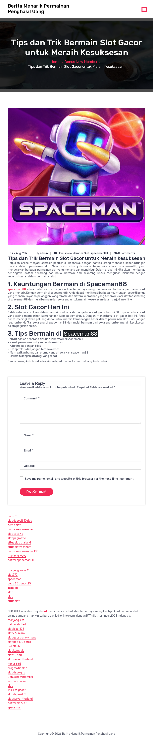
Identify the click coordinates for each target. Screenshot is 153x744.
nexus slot (14, 664)
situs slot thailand (19, 542)
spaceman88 (99, 253)
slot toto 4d (15, 534)
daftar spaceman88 (21, 560)
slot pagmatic (17, 538)
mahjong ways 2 (18, 570)
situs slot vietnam (19, 547)
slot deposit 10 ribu (20, 520)
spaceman (14, 579)
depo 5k (13, 516)
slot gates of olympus (22, 637)
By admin (42, 253)
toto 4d (13, 588)
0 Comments (126, 253)
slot (10, 592)
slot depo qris (16, 672)
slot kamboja (16, 650)
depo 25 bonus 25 (19, 583)
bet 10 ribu (14, 646)
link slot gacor (17, 690)
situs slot (14, 601)
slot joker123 (16, 629)
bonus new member (20, 529)
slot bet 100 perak (19, 642)
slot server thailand (20, 659)
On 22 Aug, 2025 (18, 253)
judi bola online (17, 681)
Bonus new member (20, 677)
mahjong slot (16, 620)
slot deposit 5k (17, 694)
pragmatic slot (17, 668)
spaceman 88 (17, 289)
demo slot (14, 525)
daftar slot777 (17, 703)
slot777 (13, 574)
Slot (86, 253)
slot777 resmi (16, 633)
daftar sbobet (17, 624)
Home (55, 62)
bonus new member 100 (23, 551)
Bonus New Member (80, 62)
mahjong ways (17, 555)
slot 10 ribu (15, 655)
